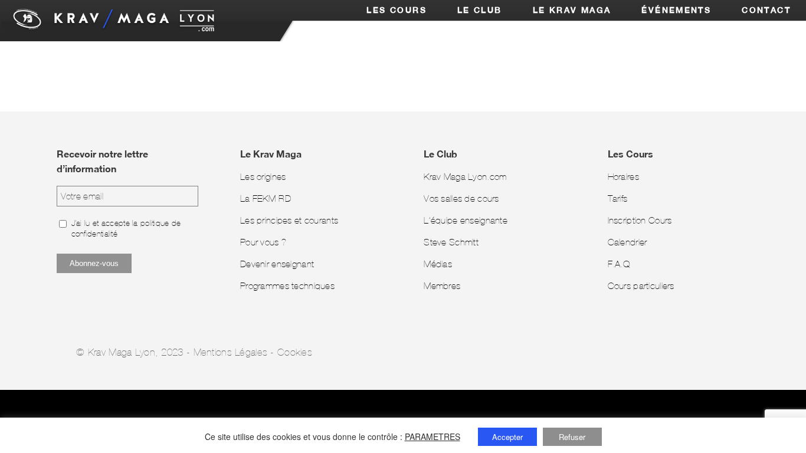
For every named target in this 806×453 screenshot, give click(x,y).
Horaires (623, 177)
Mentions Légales (231, 352)
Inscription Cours (640, 220)
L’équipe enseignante (465, 220)
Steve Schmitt (451, 242)
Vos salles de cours (461, 198)
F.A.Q (619, 264)
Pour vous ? (263, 242)
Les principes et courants (289, 220)
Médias (438, 264)
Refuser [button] (572, 436)
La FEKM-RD (265, 198)
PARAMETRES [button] (432, 436)
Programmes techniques (287, 286)
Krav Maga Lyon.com (465, 177)
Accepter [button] (507, 436)
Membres (442, 286)
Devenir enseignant (277, 264)
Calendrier (627, 242)
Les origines (263, 177)
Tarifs (618, 198)
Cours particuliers (641, 286)
